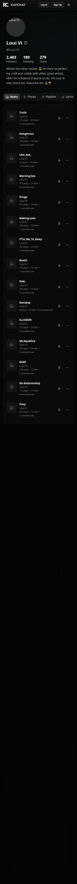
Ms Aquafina (27, 341)
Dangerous (26, 133)
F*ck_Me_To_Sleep (30, 239)
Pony (22, 404)
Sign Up (58, 4)
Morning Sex (27, 176)
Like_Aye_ (25, 154)
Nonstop (24, 302)
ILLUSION (25, 319)
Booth (23, 260)
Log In (44, 4)
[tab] (12, 97)
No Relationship (29, 383)
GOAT (22, 362)
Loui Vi (23, 116)
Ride (22, 281)
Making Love (27, 218)
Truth (23, 112)
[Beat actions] (67, 118)
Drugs (23, 197)
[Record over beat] (59, 118)
